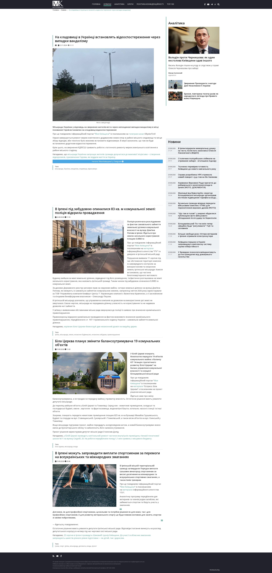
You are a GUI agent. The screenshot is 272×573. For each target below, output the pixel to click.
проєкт (94, 546)
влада (75, 447)
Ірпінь (57, 335)
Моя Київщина (102, 134)
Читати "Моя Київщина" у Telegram (107, 161)
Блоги (130, 4)
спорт (62, 546)
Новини (107, 4)
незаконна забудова (99, 335)
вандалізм (74, 169)
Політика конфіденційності (150, 4)
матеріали (149, 248)
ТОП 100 (170, 4)
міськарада (59, 169)
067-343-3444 (110, 568)
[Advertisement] (108, 26)
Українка (67, 169)
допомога (82, 546)
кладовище (83, 169)
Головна (96, 4)
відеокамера (92, 169)
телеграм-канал (136, 134)
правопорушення (113, 335)
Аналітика (119, 4)
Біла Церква (59, 447)
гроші (57, 546)
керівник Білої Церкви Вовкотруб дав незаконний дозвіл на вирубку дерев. (100, 326)
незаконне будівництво (82, 335)
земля (71, 335)
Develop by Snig (214, 570)
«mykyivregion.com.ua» (137, 562)
